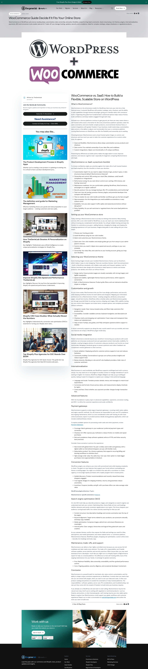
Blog (91, 8)
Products (97, 495)
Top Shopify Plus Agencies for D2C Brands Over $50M (44, 355)
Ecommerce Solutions (92, 659)
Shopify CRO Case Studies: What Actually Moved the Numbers (45, 317)
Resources (98, 8)
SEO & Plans (110, 659)
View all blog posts (79, 604)
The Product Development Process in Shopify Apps (43, 163)
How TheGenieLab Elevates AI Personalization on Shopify (45, 240)
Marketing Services (112, 662)
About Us (84, 8)
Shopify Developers (91, 662)
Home (66, 659)
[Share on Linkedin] (138, 13)
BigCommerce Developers (93, 667)
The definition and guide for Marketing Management (40, 202)
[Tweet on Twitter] (136, 13)
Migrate (67, 8)
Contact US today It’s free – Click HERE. (45, 124)
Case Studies (68, 665)
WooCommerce (15, 13)
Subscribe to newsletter (44, 114)
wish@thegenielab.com (109, 597)
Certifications (68, 667)
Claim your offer (92, 2)
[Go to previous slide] (2, 2)
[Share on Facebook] (134, 13)
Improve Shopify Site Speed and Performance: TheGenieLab (43, 278)
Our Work (59, 8)
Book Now (119, 8)
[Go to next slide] (146, 2)
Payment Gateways (77, 425)
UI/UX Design (111, 665)
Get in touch (37, 633)
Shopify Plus (89, 665)
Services (75, 8)
